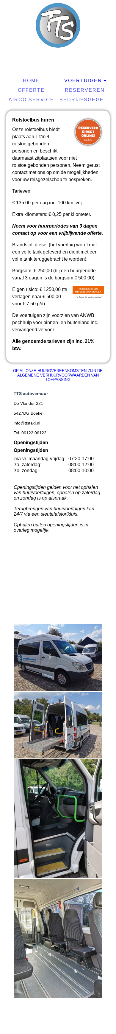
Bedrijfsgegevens (85, 99)
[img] (58, 25)
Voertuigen (83, 80)
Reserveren (85, 90)
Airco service (31, 99)
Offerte (31, 90)
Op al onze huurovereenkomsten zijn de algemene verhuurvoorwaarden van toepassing (58, 375)
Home (31, 80)
